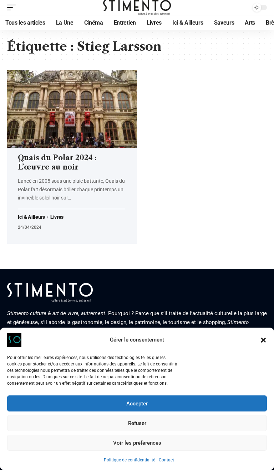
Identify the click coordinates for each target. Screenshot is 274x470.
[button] (263, 340)
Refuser (137, 423)
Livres (57, 217)
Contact (166, 460)
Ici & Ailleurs (31, 217)
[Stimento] (137, 7)
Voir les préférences (137, 443)
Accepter (137, 403)
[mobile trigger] (13, 7)
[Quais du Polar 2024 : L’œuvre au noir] (72, 109)
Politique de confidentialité (129, 460)
